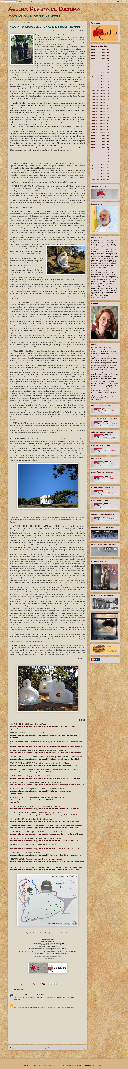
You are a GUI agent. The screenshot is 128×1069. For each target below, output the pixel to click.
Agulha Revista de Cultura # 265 (100, 179)
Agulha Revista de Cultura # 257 (100, 156)
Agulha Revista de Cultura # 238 (100, 99)
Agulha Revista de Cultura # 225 (100, 61)
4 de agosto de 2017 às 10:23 (29, 1005)
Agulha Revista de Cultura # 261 (100, 168)
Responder (17, 999)
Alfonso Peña (17, 1005)
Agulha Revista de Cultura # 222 (100, 52)
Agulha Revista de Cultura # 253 (100, 144)
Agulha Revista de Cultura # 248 (100, 129)
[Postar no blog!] (51, 984)
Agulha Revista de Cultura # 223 (100, 55)
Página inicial (48, 1048)
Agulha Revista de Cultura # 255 (100, 150)
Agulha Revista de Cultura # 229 (100, 73)
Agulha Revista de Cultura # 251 (100, 138)
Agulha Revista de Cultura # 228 (100, 70)
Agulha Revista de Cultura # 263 (100, 174)
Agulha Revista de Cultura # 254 (100, 147)
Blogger (102, 1065)
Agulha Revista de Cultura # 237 (100, 96)
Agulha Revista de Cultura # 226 (100, 64)
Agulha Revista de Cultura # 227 (100, 67)
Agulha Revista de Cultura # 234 (100, 88)
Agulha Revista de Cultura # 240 (100, 105)
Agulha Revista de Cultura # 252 (100, 141)
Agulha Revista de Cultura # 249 (100, 132)
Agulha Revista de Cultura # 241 (100, 108)
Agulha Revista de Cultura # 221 (100, 49)
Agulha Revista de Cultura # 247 (100, 126)
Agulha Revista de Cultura (44, 9)
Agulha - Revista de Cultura (21, 995)
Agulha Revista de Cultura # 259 (100, 162)
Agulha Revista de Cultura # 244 (100, 117)
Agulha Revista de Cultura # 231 (100, 79)
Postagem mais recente (16, 1048)
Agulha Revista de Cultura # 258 (100, 159)
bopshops (89, 1065)
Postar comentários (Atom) (50, 1054)
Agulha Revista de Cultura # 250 (100, 135)
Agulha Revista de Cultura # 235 (100, 90)
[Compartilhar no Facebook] (55, 984)
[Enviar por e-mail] (49, 984)
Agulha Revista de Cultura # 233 (100, 85)
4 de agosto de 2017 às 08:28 (37, 995)
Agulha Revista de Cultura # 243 (100, 114)
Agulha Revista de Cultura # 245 (100, 120)
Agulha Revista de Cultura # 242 (100, 111)
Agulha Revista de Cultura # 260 (100, 165)
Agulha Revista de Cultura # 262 (100, 171)
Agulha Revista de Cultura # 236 (100, 93)
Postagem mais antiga (79, 1048)
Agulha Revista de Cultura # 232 (100, 82)
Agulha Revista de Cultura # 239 (100, 102)
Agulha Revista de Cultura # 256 (100, 153)
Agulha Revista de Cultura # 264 (100, 177)
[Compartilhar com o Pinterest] (56, 984)
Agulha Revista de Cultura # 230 (100, 76)
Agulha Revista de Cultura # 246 (100, 123)
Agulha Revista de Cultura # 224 (100, 58)
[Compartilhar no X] (53, 984)
